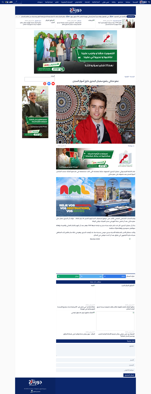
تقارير (57, 2)
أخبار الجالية (96, 2)
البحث (53, 76)
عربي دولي (105, 2)
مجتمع (120, 2)
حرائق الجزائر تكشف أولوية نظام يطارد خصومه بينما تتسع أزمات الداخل (116, 16)
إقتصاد (87, 2)
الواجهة (127, 76)
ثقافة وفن (78, 2)
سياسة (128, 2)
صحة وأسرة (49, 2)
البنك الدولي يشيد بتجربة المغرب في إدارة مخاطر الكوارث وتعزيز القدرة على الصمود (67, 16)
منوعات (40, 2)
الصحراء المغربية (66, 2)
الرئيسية (135, 2)
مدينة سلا (97, 232)
